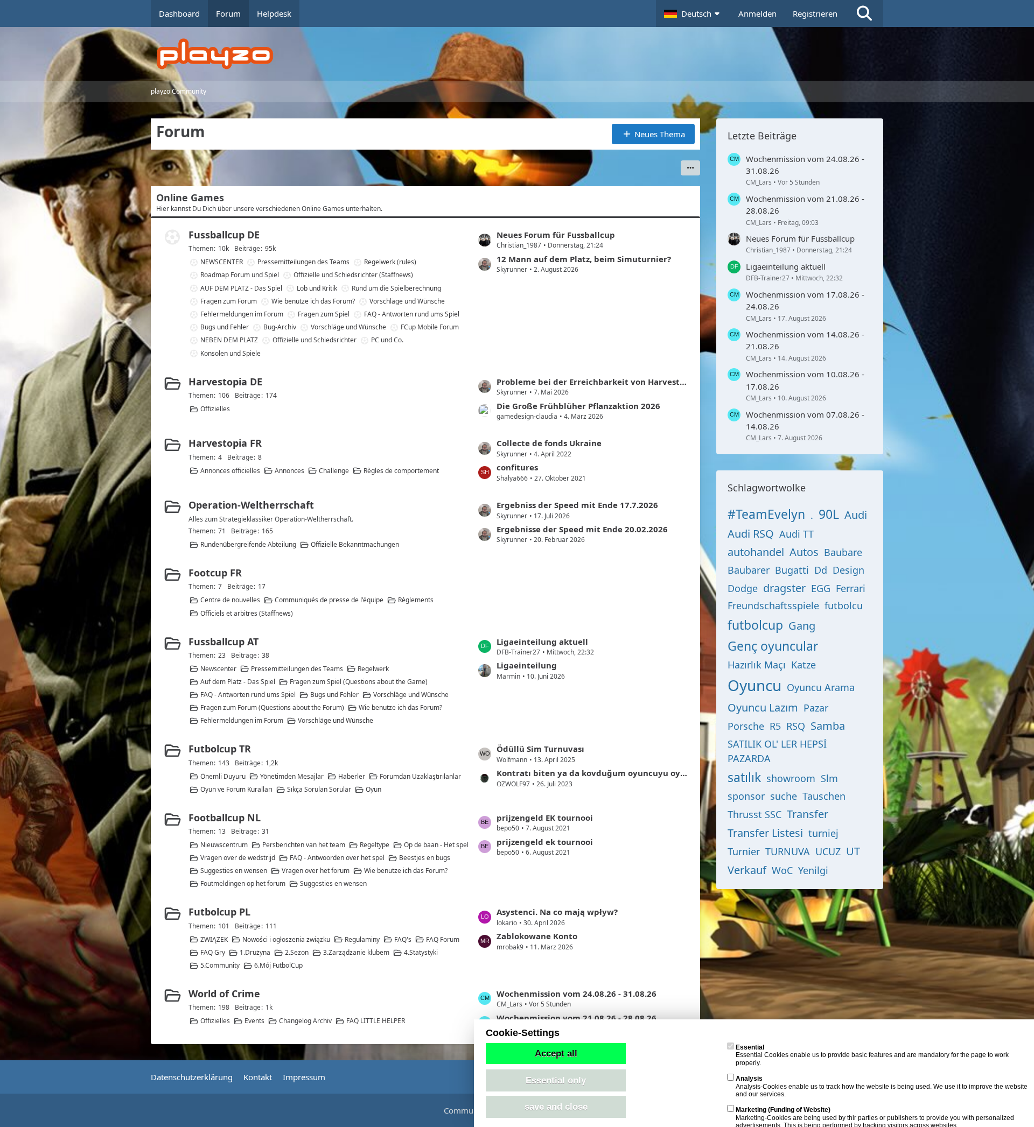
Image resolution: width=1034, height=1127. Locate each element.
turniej (823, 833)
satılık (744, 777)
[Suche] (864, 13)
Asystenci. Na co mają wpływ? (557, 911)
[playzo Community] (525, 53)
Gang (801, 625)
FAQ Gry (212, 952)
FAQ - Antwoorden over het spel (337, 857)
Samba (828, 726)
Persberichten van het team (303, 844)
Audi (855, 515)
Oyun (373, 789)
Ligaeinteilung (527, 665)
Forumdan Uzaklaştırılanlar (420, 776)
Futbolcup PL (219, 911)
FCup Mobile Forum (430, 327)
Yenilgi (813, 870)
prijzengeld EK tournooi (545, 817)
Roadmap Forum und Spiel (239, 274)
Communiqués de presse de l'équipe (329, 599)
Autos (804, 552)
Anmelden (757, 13)
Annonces (289, 470)
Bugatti (792, 570)
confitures (517, 467)
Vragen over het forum (316, 870)
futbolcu (844, 605)
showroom (790, 778)
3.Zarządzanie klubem (356, 952)
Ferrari (850, 588)
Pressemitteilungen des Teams (303, 261)
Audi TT (796, 533)
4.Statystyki (421, 952)
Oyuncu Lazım (763, 707)
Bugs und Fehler (224, 327)
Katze (803, 664)
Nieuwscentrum (224, 844)
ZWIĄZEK (214, 939)
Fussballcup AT (223, 641)
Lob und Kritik (317, 288)
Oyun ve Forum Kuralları (236, 789)
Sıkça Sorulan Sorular (319, 789)
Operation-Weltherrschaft (251, 504)
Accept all (556, 1053)
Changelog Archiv (305, 1020)
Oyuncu (754, 685)
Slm (829, 778)
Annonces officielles (230, 470)
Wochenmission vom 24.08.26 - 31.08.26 (576, 993)
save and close (556, 1106)
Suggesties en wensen (233, 870)
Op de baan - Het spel (436, 844)
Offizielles (215, 408)
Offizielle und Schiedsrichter (315, 339)
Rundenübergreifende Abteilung (248, 544)
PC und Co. (387, 339)
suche (783, 796)
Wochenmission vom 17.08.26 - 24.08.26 (805, 300)
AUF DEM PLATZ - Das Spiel (241, 288)
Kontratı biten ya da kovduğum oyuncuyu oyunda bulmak (593, 772)
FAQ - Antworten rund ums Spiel (411, 314)
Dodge (743, 588)
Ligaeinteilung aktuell (542, 641)
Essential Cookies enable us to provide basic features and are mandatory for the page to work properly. (872, 1055)
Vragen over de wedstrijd (237, 857)
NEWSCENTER (221, 261)
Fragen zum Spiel (324, 314)
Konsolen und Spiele (230, 353)
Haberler (351, 776)
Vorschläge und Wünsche (407, 301)
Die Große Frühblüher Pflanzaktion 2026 (578, 405)
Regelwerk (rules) (390, 261)
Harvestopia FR (225, 442)
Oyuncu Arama (821, 687)
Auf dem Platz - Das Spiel (237, 681)
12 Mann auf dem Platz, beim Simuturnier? (584, 258)
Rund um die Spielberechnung (396, 288)
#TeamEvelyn (766, 514)
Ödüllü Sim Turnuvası (540, 748)
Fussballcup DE (224, 234)
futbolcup (755, 624)
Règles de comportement (401, 470)
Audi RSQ (751, 533)
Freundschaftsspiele (773, 605)
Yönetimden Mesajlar (292, 776)
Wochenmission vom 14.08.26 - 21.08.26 (805, 340)
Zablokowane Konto (537, 936)
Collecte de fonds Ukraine (549, 443)
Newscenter (218, 668)
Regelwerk (373, 668)
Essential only (556, 1080)
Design (848, 570)
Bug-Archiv (279, 327)
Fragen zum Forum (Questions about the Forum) (272, 707)
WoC (782, 870)
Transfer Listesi (765, 833)
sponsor (746, 796)
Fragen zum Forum (228, 301)
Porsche (746, 726)
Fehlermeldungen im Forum (241, 314)
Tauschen (824, 796)
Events (254, 1020)
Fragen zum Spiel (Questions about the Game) (359, 681)
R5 (775, 726)
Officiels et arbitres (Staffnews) (246, 613)
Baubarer (749, 570)
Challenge (334, 470)
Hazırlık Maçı (757, 664)
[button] (693, 13)
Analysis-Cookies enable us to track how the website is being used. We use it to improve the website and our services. (882, 1086)
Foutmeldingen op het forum (242, 883)
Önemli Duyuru (223, 776)
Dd (820, 570)
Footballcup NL (224, 817)
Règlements (416, 599)
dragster (784, 588)
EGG (820, 588)
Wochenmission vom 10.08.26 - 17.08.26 (805, 380)
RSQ (795, 726)
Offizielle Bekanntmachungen (355, 544)
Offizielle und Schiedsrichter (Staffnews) (353, 274)
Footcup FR (215, 572)
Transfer (807, 814)
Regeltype (374, 844)
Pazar (816, 707)
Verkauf (747, 870)
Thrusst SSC (754, 814)
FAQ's (402, 939)
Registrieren (815, 13)
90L (829, 514)
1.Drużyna (255, 952)
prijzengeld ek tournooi (545, 841)
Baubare (843, 552)
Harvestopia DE (225, 381)
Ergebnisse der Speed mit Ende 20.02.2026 (582, 529)
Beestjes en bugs (424, 857)
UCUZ (828, 851)
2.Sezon (297, 952)
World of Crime (224, 993)
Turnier (744, 851)
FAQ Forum (442, 939)
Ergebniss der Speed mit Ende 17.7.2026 (577, 504)
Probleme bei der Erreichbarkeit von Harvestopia (593, 381)
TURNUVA (787, 851)
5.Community (220, 965)
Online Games (190, 197)
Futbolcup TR (219, 748)
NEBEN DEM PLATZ (229, 339)
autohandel (756, 552)
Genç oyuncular (773, 645)
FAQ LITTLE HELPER (375, 1020)
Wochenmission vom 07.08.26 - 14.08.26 (805, 420)
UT (853, 851)
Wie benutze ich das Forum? (313, 301)
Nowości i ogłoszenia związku (286, 939)
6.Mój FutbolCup (278, 965)
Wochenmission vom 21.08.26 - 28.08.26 (576, 1017)
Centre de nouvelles (230, 599)
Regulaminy (362, 939)
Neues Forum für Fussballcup (556, 234)
